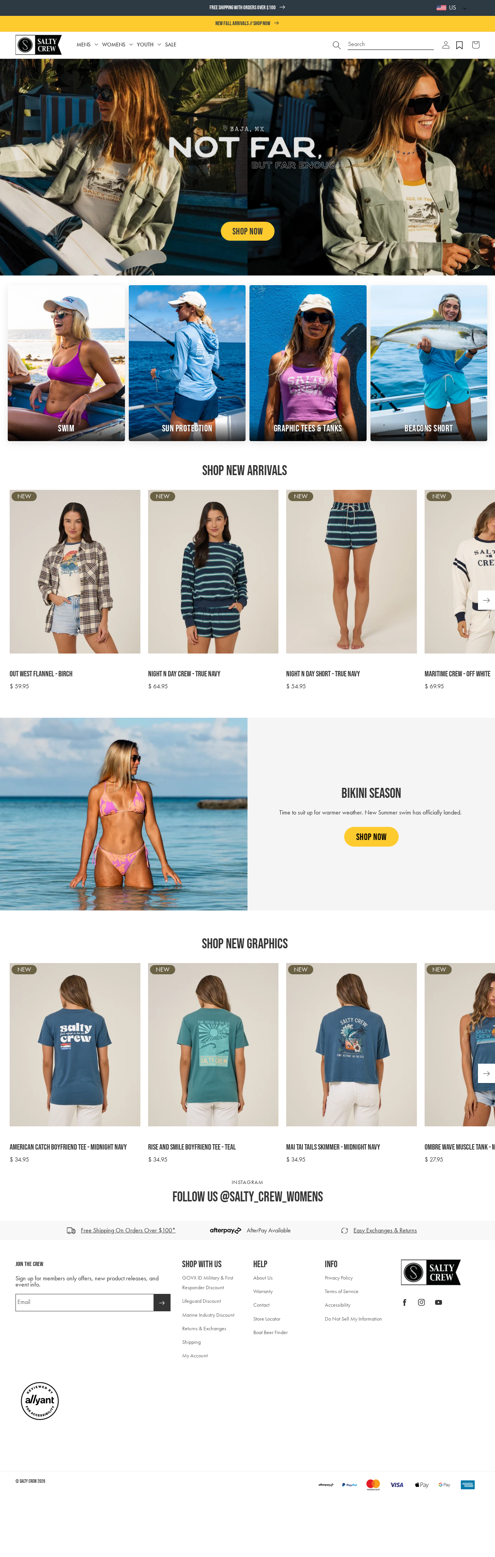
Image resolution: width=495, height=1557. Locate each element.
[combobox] (391, 41)
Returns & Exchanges (204, 1328)
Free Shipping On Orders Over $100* (128, 1230)
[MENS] (96, 45)
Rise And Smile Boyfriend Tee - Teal (192, 1147)
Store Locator (266, 1319)
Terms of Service (341, 1291)
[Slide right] (486, 1230)
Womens (113, 44)
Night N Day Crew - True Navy (184, 674)
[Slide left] (8, 1230)
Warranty (263, 1291)
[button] (446, 45)
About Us (263, 1278)
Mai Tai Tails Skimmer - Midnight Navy (333, 1147)
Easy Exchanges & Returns (385, 1230)
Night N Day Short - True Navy (323, 674)
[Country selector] (463, 8)
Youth (145, 44)
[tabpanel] (252, 590)
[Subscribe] (162, 1302)
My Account (195, 1355)
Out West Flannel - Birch (41, 674)
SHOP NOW (247, 231)
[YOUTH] (159, 45)
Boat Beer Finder (270, 1332)
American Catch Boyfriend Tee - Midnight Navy (68, 1147)
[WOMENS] (131, 45)
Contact (261, 1305)
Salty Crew (28, 1481)
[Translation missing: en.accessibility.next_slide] (486, 600)
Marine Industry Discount (208, 1315)
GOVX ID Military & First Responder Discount (207, 1283)
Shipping (191, 1342)
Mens (83, 44)
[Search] (336, 45)
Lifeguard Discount (201, 1301)
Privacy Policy (339, 1278)
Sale (170, 44)
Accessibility (337, 1305)
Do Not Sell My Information (353, 1319)
